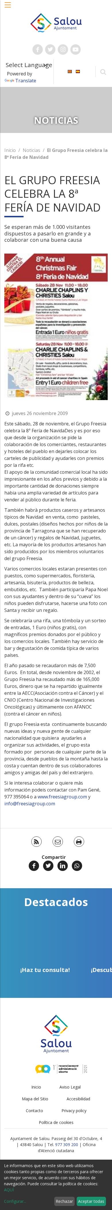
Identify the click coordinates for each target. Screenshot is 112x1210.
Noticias (31, 150)
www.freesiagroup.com (62, 797)
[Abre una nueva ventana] (37, 49)
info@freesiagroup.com (29, 803)
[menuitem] (69, 71)
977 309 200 (66, 1144)
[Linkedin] (62, 866)
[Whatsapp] (77, 866)
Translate (25, 80)
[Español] (78, 71)
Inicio (10, 150)
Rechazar (64, 1201)
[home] (56, 22)
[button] (8, 8)
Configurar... (15, 1201)
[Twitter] (48, 866)
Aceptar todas (91, 1201)
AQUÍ (9, 1189)
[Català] (70, 71)
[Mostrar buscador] (103, 71)
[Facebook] (34, 866)
